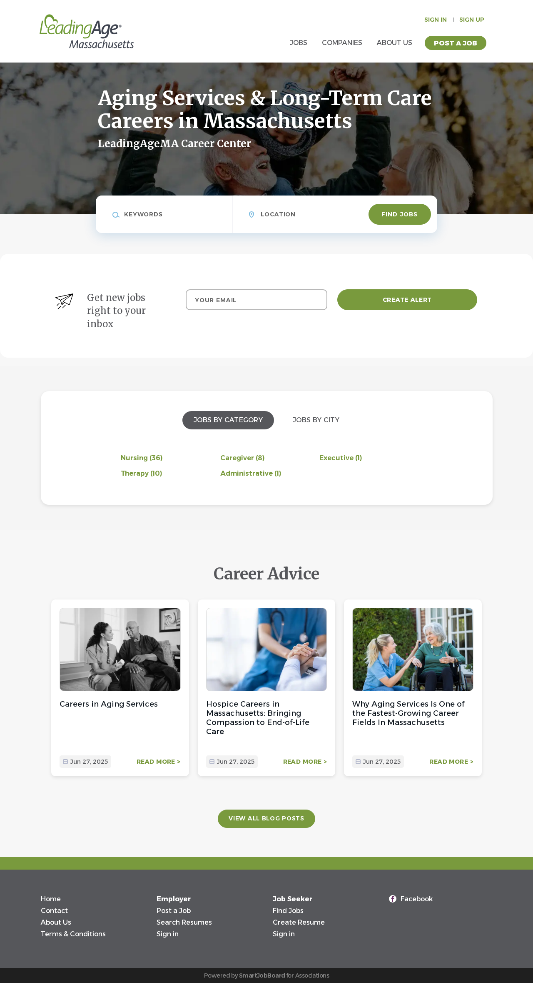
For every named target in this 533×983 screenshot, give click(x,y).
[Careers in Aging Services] (120, 649)
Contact (54, 911)
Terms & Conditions (73, 934)
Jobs (298, 43)
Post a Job (455, 43)
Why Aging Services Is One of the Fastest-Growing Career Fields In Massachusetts (408, 713)
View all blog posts (266, 818)
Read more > (159, 761)
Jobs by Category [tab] (228, 420)
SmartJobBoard (262, 975)
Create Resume (299, 922)
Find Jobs (399, 214)
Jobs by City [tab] (316, 420)
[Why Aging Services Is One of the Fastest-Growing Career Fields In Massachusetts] (413, 649)
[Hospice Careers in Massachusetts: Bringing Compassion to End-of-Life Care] (267, 649)
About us (394, 43)
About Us (56, 922)
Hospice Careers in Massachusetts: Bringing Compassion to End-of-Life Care (257, 718)
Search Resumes (184, 922)
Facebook (417, 899)
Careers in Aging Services (109, 704)
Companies (342, 43)
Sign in (435, 19)
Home (51, 899)
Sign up (471, 19)
